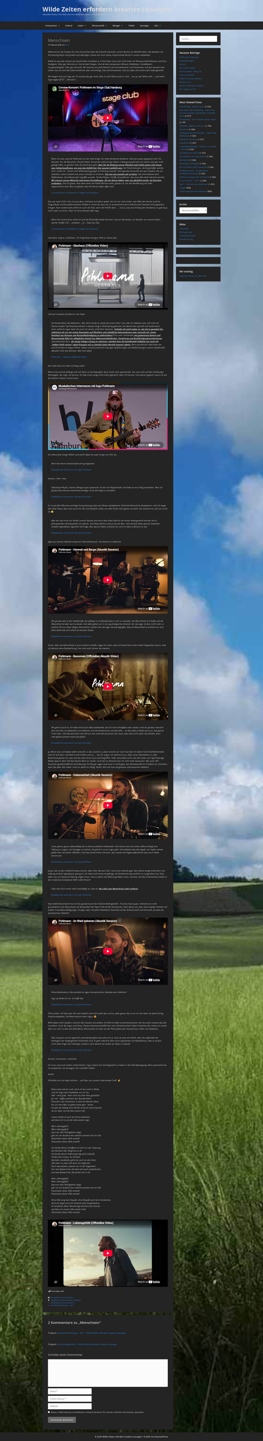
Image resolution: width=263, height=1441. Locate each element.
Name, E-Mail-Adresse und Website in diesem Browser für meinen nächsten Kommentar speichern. (97, 1412)
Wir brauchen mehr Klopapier (193, 167)
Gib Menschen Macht (189, 153)
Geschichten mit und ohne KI (62, 1302)
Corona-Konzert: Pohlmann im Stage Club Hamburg (74, 192)
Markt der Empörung (189, 57)
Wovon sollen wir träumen (191, 85)
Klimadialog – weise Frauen (192, 106)
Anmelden (184, 228)
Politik (132, 25)
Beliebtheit (184, 160)
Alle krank (183, 129)
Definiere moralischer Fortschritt (194, 177)
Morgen (116, 25)
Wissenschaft (98, 25)
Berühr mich (185, 82)
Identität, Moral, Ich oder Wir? (193, 276)
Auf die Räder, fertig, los (190, 71)
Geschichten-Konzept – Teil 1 (62, 1305)
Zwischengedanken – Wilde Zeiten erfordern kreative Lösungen (87, 1344)
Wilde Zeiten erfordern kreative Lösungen (106, 9)
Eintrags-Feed (185, 232)
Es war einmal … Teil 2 (189, 180)
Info (156, 25)
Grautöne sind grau (188, 139)
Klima (71, 1297)
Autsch (182, 64)
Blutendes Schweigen (189, 163)
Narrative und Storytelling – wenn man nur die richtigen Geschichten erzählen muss (197, 113)
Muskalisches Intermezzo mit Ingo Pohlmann (71, 469)
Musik (69, 1300)
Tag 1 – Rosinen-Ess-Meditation (193, 184)
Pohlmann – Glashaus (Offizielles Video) (69, 357)
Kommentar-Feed (187, 235)
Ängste (182, 187)
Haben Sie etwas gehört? (190, 78)
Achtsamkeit (51, 25)
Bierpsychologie (186, 60)
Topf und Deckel (186, 75)
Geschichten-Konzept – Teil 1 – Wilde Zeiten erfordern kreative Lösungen (92, 1333)
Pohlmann (76, 1300)
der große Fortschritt (59, 1297)
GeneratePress (161, 1436)
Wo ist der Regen (187, 68)
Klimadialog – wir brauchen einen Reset (197, 119)
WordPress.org (186, 239)
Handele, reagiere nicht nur (192, 126)
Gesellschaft (56, 1300)
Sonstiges (144, 25)
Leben (80, 25)
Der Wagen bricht (187, 89)
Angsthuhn (184, 143)
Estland (68, 25)
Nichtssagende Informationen (193, 191)
